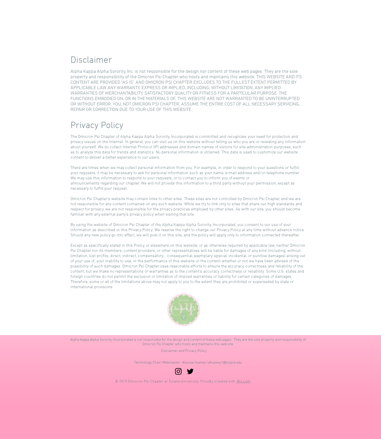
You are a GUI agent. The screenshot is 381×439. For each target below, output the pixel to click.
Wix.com (244, 381)
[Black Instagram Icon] (178, 371)
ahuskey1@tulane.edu (225, 362)
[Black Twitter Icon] (190, 371)
